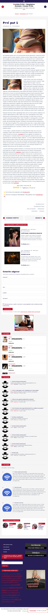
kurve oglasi (4, 582)
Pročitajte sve (25, 244)
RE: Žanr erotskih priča (17, 417)
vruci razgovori (6, 601)
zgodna (13, 601)
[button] (42, 520)
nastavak (16, 183)
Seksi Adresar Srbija (7, 544)
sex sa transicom (32, 208)
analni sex (6, 573)
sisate (3, 597)
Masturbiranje (39, 523)
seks (19, 592)
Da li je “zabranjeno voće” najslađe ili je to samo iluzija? (25, 390)
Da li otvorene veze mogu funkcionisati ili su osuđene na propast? (27, 408)
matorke (13, 585)
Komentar (5, 277)
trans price (34, 211)
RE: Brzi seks (15, 452)
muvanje (20, 134)
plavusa (9, 592)
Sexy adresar (6, 546)
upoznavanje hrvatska (7, 599)
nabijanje (6, 587)
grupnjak (8, 578)
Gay (22, 250)
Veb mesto (5, 298)
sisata (18, 595)
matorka (8, 585)
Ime (4, 287)
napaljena (18, 152)
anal (2, 573)
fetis (20, 576)
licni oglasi (10, 582)
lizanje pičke (15, 582)
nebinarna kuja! (17, 487)
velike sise (17, 599)
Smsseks (6, 597)
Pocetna (17, 13)
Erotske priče (26, 192)
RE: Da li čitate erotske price (19, 443)
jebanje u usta (19, 580)
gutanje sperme (14, 578)
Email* (3, 560)
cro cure (10, 573)
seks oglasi (5, 595)
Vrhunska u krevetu (18, 502)
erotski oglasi (14, 576)
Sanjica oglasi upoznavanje (20, 471)
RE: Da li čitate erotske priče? (19, 381)
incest (8, 580)
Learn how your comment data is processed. (30, 311)
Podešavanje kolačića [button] (27, 610)
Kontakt (5, 551)
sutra (16, 181)
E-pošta (5, 292)
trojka (12, 597)
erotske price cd (40, 204)
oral (17, 590)
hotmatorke (4, 580)
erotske (7, 576)
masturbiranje (4, 585)
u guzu (42, 169)
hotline (19, 578)
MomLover (16, 393)
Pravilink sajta (6, 549)
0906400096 (17, 339)
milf (18, 585)
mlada (3, 587)
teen (9, 597)
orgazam (4, 592)
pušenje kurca (14, 592)
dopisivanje (14, 573)
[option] (6, 526)
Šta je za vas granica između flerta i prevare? (23, 399)
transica (42, 211)
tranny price (41, 208)
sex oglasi (12, 595)
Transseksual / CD (24, 13)
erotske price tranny (39, 206)
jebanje (13, 580)
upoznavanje (16, 597)
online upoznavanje (10, 590)
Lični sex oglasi (8, 523)
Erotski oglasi (33, 610)
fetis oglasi (4, 578)
